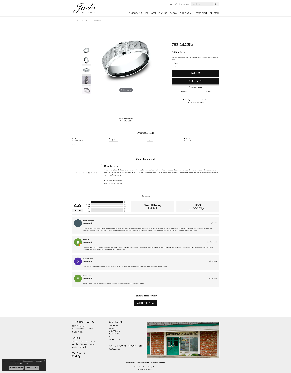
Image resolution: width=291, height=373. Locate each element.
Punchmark (149, 370)
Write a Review (145, 302)
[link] (184, 4)
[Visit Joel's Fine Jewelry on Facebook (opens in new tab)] (76, 356)
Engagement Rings (138, 13)
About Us (113, 328)
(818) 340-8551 (125, 121)
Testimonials (114, 334)
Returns (208, 91)
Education (201, 13)
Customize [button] (195, 81)
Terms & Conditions (143, 362)
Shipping (184, 91)
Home (73, 20)
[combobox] (202, 4)
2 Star (88, 209)
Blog (111, 336)
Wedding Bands (159, 13)
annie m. (86, 239)
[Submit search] (216, 4)
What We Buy (186, 13)
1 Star (88, 211)
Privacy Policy (115, 339)
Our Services (114, 331)
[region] (126, 70)
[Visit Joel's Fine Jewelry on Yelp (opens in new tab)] (79, 356)
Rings (120, 183)
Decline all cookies (16, 368)
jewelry (79, 20)
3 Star (88, 206)
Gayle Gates (88, 259)
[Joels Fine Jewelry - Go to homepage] (85, 8)
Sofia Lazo (87, 276)
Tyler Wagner (88, 220)
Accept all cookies (31, 368)
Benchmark (150, 141)
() (125, 202)
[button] (173, 4)
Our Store (214, 13)
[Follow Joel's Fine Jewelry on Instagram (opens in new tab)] (73, 356)
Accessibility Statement (158, 362)
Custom (174, 13)
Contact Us (114, 325)
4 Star (88, 204)
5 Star (88, 202)
